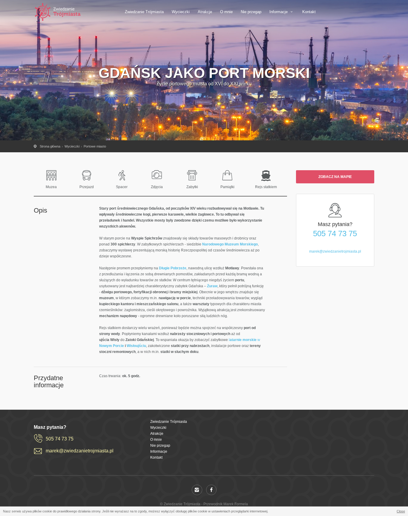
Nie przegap (251, 12)
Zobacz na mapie (335, 177)
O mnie (226, 12)
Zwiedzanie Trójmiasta (144, 12)
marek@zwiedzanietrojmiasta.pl (335, 251)
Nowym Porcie (111, 346)
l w (244, 340)
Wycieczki (181, 12)
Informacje (279, 12)
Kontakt (309, 12)
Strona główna (50, 146)
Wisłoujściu (136, 346)
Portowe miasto (95, 146)
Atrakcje (205, 12)
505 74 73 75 (335, 233)
